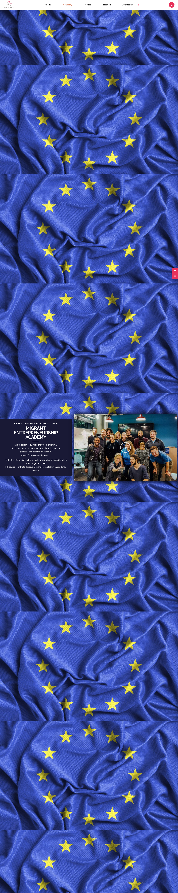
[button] (125, 447)
